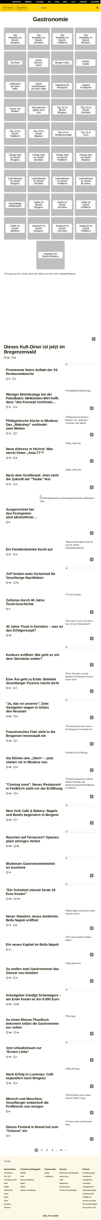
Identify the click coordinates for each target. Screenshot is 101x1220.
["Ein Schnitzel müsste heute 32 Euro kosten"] (80, 894)
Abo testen (8, 8)
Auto (73, 2)
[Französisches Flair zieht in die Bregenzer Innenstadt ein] (80, 736)
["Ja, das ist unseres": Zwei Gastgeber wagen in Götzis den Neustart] (80, 709)
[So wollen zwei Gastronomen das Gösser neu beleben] (80, 973)
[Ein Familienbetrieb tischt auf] (80, 551)
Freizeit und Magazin (30, 1169)
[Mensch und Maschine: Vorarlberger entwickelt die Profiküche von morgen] (80, 1105)
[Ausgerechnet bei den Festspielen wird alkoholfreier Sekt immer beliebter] (67, 515)
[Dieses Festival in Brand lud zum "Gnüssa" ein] (80, 1131)
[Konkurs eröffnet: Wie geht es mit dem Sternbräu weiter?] (80, 657)
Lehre (56, 2)
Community (50, 1169)
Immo (65, 2)
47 (61, 1150)
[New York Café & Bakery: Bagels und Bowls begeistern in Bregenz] (80, 815)
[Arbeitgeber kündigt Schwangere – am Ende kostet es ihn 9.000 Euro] (80, 999)
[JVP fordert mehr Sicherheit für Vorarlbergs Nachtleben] (80, 578)
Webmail (28, 2)
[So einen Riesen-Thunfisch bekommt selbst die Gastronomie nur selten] (80, 1026)
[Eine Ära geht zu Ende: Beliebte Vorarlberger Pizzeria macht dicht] (80, 683)
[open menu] (97, 8)
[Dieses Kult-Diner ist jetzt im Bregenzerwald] (50, 307)
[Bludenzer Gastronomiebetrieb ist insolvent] (80, 867)
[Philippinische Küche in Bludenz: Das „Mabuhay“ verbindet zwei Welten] (80, 427)
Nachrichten (10, 1169)
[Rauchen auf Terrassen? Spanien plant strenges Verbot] (80, 841)
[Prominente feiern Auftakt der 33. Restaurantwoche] (80, 374)
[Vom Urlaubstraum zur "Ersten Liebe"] (80, 1052)
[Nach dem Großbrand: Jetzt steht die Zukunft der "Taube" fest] (80, 479)
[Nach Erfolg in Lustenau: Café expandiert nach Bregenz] (80, 1078)
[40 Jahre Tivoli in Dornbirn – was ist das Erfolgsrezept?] (80, 630)
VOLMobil (40, 2)
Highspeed (16, 2)
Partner (86, 1169)
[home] (50, 7)
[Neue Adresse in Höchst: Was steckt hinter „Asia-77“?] (80, 453)
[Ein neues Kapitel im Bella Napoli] (80, 947)
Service (63, 1169)
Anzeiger (83, 2)
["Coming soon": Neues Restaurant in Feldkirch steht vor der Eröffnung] (80, 788)
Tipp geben (21, 8)
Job (49, 2)
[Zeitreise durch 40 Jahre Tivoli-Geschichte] (80, 604)
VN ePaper (95, 2)
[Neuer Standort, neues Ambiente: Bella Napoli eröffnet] (80, 920)
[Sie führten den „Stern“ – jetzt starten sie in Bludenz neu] (80, 762)
